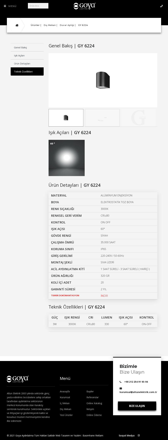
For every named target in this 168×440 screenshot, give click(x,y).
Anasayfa (65, 391)
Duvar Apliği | (68, 25)
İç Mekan (65, 403)
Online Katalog (94, 403)
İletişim (90, 409)
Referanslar (92, 397)
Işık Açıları (19, 55)
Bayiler (90, 391)
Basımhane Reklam (93, 435)
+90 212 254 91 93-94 (136, 381)
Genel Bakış (20, 47)
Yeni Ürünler (66, 415)
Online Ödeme (94, 415)
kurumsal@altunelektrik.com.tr (138, 392)
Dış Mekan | (50, 25)
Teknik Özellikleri (23, 71)
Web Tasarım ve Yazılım (68, 435)
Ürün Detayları (22, 63)
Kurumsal (65, 397)
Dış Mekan (65, 409)
